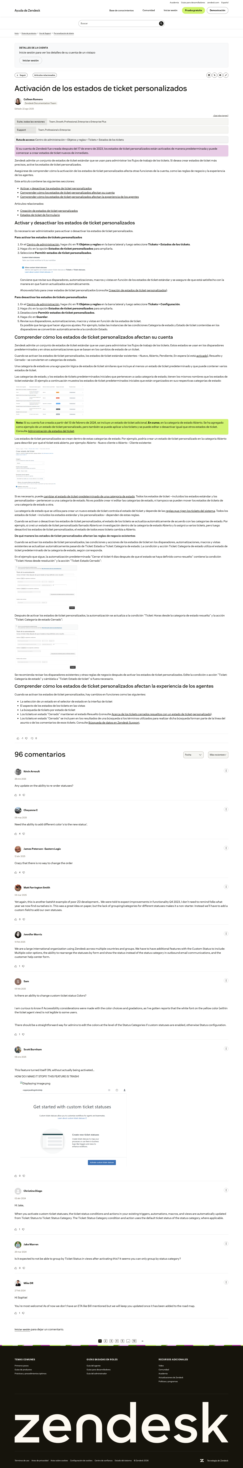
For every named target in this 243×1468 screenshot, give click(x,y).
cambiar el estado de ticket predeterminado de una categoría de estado (89, 496)
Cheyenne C (31, 810)
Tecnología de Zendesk (217, 1461)
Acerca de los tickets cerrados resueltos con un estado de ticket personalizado (161, 714)
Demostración (217, 10)
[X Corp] (214, 75)
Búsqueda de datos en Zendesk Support (113, 722)
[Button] (18, 738)
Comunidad (149, 10)
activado (201, 356)
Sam (26, 981)
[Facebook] (220, 75)
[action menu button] (226, 770)
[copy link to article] (225, 75)
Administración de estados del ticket (51, 431)
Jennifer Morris (33, 934)
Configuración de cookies (81, 1461)
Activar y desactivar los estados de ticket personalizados (56, 188)
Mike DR (28, 1283)
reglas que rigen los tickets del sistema (190, 511)
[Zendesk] (121, 1422)
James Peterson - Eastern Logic (42, 848)
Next (142, 1341)
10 (134, 1340)
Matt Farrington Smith (37, 887)
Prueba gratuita (193, 10)
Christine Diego (33, 1191)
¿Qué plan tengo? (220, 115)
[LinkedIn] (209, 75)
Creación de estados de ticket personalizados (49, 211)
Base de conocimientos (121, 10)
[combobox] (193, 754)
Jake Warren (31, 1244)
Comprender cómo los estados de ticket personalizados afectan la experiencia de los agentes (79, 197)
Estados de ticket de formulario (40, 215)
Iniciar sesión (170, 10)
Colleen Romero (33, 99)
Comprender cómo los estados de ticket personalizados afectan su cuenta (67, 192)
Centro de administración (43, 244)
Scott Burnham (33, 1049)
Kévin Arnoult (32, 771)
